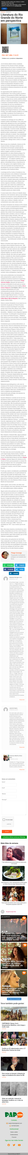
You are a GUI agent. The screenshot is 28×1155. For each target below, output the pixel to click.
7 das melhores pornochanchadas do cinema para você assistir (14, 862)
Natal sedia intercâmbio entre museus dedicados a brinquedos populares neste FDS (14, 903)
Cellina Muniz (4, 298)
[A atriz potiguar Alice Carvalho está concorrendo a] (14, 956)
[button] (8, 565)
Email (3, 787)
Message (4, 799)
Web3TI (18, 1153)
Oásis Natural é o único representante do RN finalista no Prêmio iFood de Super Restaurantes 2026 (14, 883)
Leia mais (4, 1028)
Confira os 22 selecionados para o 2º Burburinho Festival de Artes (14, 1049)
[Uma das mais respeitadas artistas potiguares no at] (14, 983)
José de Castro (13, 708)
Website (4, 793)
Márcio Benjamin (13, 298)
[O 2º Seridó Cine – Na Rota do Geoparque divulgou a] (14, 928)
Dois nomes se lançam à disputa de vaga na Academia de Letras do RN (13, 1074)
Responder (22, 699)
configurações (18, 6)
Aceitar (4, 8)
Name (3, 781)
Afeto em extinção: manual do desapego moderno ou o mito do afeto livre (12, 1100)
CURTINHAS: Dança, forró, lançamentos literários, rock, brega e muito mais (13, 1025)
